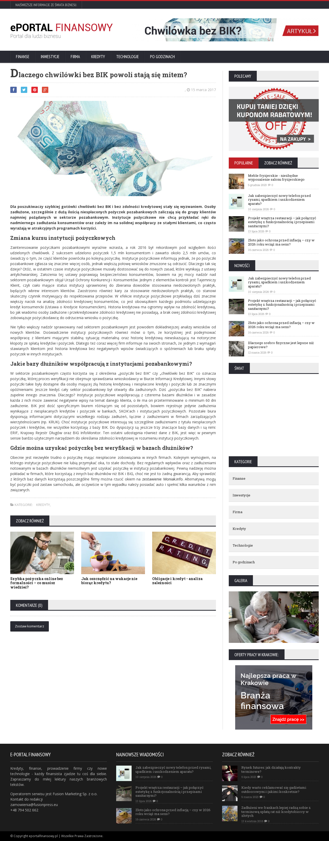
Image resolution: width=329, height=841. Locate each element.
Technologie (127, 56)
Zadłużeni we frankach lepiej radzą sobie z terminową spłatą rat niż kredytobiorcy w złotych (276, 811)
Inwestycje (50, 56)
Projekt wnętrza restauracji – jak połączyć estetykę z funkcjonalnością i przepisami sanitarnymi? (282, 222)
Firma (75, 56)
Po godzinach (162, 56)
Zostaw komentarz (29, 626)
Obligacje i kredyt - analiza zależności (177, 580)
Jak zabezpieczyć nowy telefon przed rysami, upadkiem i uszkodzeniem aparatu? (279, 199)
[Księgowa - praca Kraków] (273, 666)
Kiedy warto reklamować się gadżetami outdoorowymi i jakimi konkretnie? (273, 789)
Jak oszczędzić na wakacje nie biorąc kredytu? (109, 580)
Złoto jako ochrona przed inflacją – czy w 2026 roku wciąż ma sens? (281, 242)
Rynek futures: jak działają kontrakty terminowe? (271, 769)
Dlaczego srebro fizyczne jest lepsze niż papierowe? (281, 344)
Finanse (22, 56)
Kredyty (98, 56)
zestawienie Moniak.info (162, 479)
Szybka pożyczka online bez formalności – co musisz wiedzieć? (36, 583)
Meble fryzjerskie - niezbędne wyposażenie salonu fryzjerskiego (276, 177)
